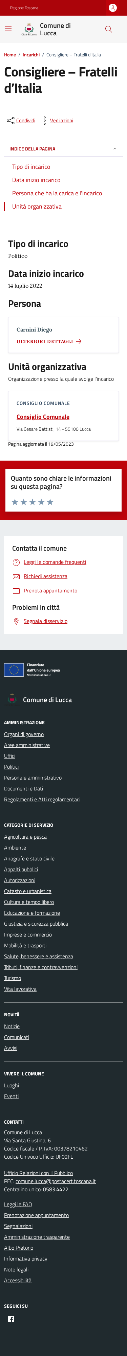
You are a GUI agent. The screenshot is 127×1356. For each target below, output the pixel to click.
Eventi (11, 1096)
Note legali (16, 1269)
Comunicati (16, 1037)
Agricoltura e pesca (25, 837)
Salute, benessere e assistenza (38, 956)
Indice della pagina (32, 148)
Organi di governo (24, 734)
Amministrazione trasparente (37, 1237)
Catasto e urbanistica (27, 891)
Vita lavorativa (20, 989)
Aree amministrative (27, 745)
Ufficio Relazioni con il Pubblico (38, 1173)
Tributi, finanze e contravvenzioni (41, 967)
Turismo (12, 978)
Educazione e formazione (32, 913)
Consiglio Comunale (43, 417)
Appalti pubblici (21, 869)
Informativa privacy (25, 1258)
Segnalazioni (18, 1226)
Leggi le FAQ (18, 1204)
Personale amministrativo (33, 777)
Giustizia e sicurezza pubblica (36, 924)
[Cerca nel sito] (109, 29)
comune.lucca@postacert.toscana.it (56, 1181)
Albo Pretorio (18, 1248)
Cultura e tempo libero (29, 902)
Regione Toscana (24, 8)
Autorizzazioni (19, 880)
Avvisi (10, 1048)
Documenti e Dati (23, 788)
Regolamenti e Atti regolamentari (42, 799)
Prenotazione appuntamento (36, 1215)
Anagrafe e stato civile (29, 858)
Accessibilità (17, 1280)
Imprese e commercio (28, 934)
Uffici (9, 756)
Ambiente (15, 847)
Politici (11, 767)
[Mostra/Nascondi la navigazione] (8, 28)
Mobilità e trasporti (25, 945)
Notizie (12, 1026)
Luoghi (11, 1085)
